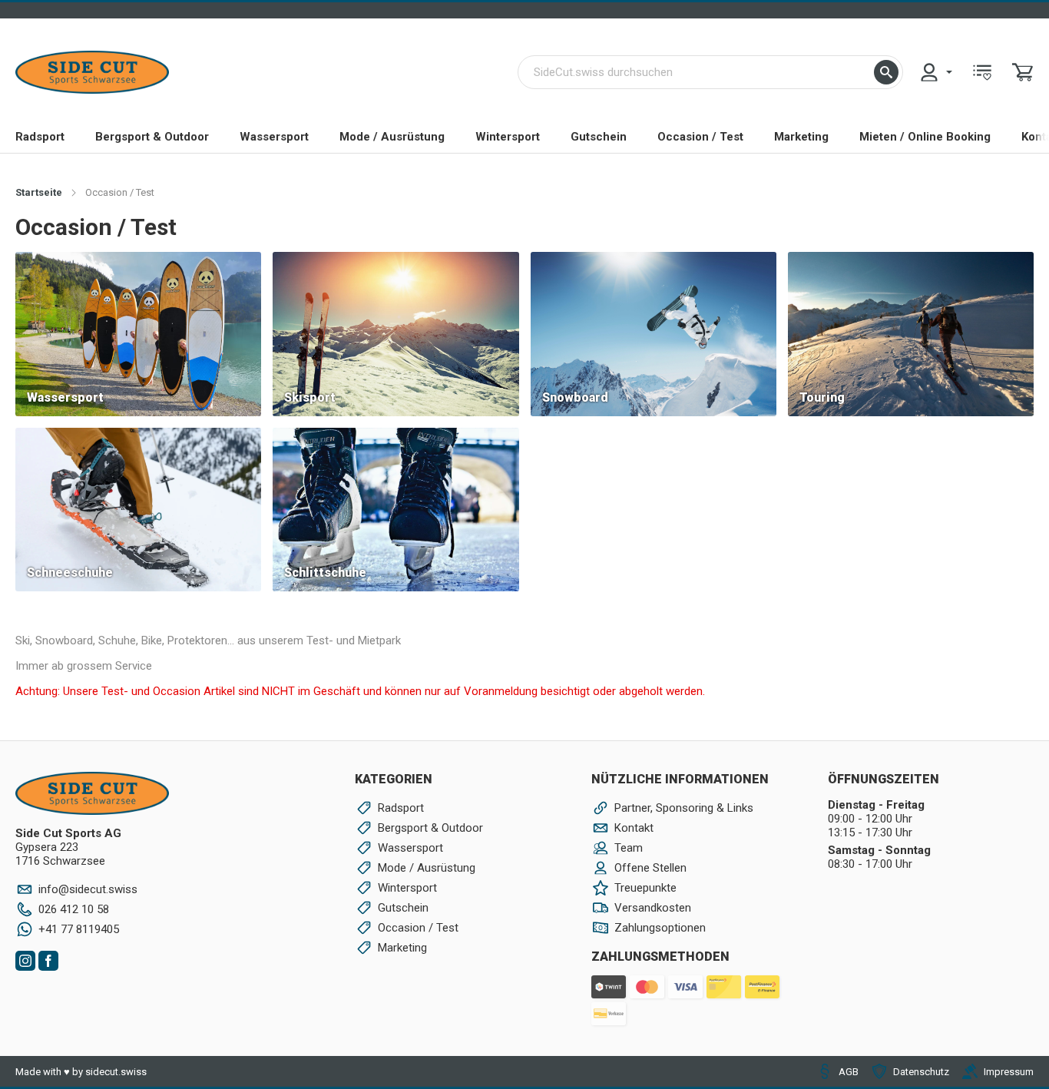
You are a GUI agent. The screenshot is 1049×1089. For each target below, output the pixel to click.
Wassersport (274, 137)
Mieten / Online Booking (925, 137)
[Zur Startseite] (92, 72)
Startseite (38, 192)
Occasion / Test (700, 137)
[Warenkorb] (1023, 72)
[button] (886, 72)
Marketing (801, 137)
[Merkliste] (982, 72)
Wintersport (507, 137)
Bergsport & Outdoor (152, 137)
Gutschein (599, 137)
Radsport (40, 137)
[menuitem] (935, 72)
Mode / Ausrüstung (392, 137)
